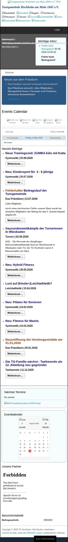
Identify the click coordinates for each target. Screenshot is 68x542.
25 (24, 451)
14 (39, 444)
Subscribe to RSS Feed (28, 403)
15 (43, 444)
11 (24, 444)
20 (35, 447)
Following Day (55, 138)
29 (43, 451)
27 (35, 451)
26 (30, 451)
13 (35, 444)
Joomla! (5, 533)
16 (47, 444)
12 (30, 444)
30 (47, 451)
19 (30, 447)
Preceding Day (13, 138)
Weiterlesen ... (15, 163)
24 (20, 451)
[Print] (64, 112)
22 (43, 447)
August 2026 (34, 423)
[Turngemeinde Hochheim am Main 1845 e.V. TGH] (34, 2)
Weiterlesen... (15, 99)
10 (20, 444)
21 (39, 447)
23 (47, 447)
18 (24, 447)
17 (20, 447)
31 (20, 454)
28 (39, 451)
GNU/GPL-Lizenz (34, 533)
